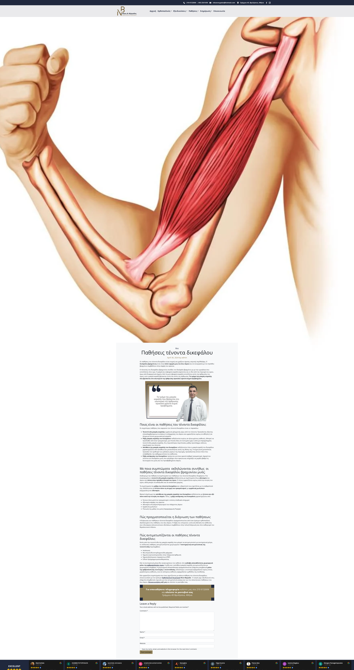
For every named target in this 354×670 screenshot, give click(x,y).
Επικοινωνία (219, 11)
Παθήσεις (193, 11)
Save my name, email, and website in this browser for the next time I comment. (169, 649)
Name (142, 632)
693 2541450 (203, 3)
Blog (177, 348)
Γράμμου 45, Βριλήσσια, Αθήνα (252, 3)
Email (142, 638)
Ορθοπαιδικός (164, 11)
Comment (144, 611)
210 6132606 (191, 3)
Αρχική (153, 11)
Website (142, 643)
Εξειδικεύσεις (179, 11)
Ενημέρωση (205, 11)
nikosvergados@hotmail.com (224, 3)
